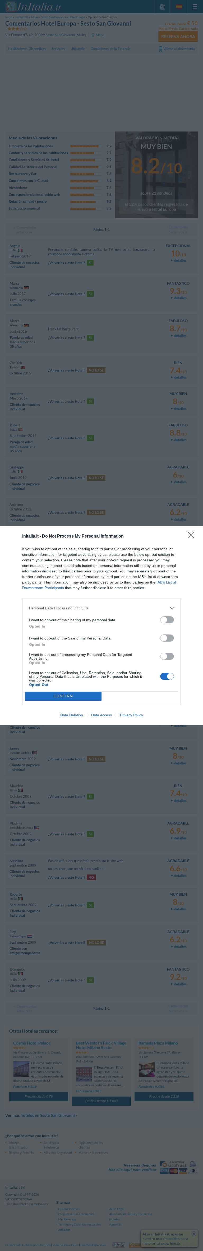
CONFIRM (63, 696)
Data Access (101, 715)
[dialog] (101, 625)
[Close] (193, 537)
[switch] (167, 619)
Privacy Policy (131, 715)
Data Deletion (71, 715)
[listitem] (101, 608)
